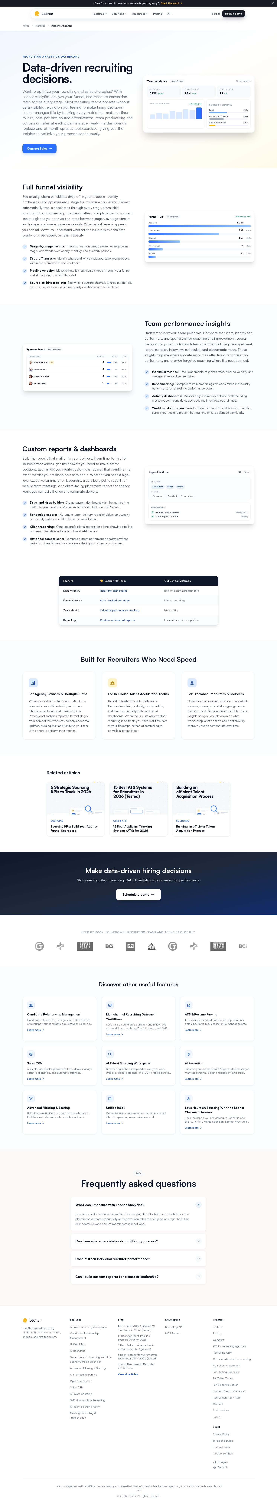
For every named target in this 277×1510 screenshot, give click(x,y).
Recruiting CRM (222, 1352)
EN (168, 13)
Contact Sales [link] (37, 148)
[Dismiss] (272, 3)
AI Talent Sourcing (81, 1393)
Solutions (118, 13)
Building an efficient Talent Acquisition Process (195, 828)
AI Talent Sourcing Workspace (128, 1063)
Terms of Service (223, 1440)
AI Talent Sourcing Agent (85, 1406)
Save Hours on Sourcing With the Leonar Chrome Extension (214, 1110)
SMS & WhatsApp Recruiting (87, 1400)
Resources (138, 13)
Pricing (157, 13)
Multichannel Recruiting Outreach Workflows (130, 1016)
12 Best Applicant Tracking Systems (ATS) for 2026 (132, 828)
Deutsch (222, 1467)
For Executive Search (225, 1384)
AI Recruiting (194, 1063)
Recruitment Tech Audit (227, 1397)
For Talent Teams (223, 1378)
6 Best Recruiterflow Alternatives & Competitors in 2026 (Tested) (138, 1356)
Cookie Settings (223, 1453)
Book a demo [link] (233, 13)
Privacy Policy (221, 1434)
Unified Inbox (115, 1108)
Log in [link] (216, 13)
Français (222, 1462)
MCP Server (172, 1333)
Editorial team (221, 1447)
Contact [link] (218, 1404)
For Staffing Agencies (226, 1371)
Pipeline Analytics (80, 1380)
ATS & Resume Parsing (201, 1014)
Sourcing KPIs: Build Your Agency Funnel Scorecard (74, 828)
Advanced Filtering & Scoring (48, 1108)
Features (98, 13)
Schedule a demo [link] (135, 894)
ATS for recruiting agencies (229, 1346)
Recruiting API (173, 1326)
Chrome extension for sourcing (232, 1359)
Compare (218, 1339)
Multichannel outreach (226, 1365)
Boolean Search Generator (229, 1391)
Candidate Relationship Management (54, 1014)
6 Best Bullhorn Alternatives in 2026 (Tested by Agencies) (136, 1347)
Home (25, 25)
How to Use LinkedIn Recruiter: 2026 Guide (136, 1365)
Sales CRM (35, 1063)
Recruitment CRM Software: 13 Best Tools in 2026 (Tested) (136, 1328)
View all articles (128, 1374)
